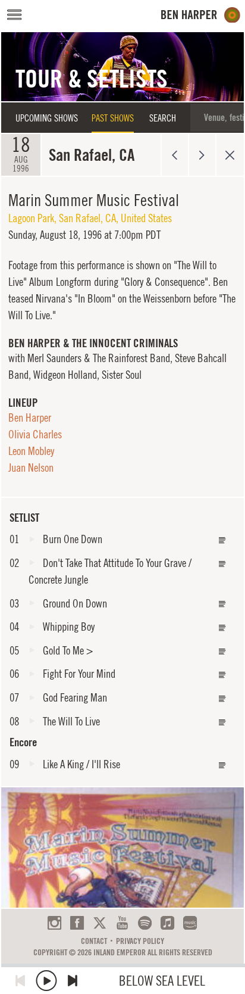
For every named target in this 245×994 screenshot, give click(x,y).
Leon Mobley (31, 450)
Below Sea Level (162, 981)
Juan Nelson (31, 467)
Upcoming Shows (46, 118)
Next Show (202, 155)
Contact (94, 941)
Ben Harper (29, 417)
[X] (99, 923)
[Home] (200, 15)
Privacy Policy (140, 941)
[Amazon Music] (190, 923)
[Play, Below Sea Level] (46, 980)
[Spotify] (145, 923)
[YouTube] (122, 923)
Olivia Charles (35, 434)
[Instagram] (54, 923)
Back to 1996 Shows (230, 155)
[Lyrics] (222, 540)
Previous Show (175, 155)
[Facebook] (77, 923)
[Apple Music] (167, 923)
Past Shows (113, 118)
